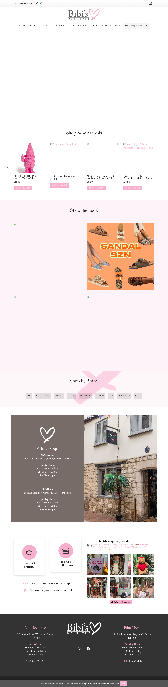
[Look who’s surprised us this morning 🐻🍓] (143, 564)
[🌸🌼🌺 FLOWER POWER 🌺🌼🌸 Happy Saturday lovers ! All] (120, 564)
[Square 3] (47, 329)
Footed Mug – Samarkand (63, 176)
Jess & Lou (71, 396)
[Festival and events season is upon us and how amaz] (97, 587)
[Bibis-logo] (84, 15)
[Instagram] (37, 3)
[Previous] (7, 167)
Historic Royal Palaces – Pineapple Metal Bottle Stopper (138, 177)
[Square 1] (47, 256)
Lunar (29, 396)
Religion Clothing (43, 396)
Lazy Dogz (59, 396)
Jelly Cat (138, 396)
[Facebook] (41, 3)
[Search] (147, 26)
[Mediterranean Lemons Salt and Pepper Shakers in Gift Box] (102, 158)
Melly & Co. (100, 396)
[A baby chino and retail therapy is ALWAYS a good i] (143, 587)
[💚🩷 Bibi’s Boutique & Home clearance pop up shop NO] (120, 587)
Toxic (111, 396)
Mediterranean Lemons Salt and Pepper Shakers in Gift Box (102, 177)
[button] (53, 26)
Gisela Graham (85, 396)
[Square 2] (120, 256)
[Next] (160, 167)
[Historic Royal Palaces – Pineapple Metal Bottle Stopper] (138, 158)
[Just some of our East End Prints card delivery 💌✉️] (97, 564)
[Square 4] (120, 329)
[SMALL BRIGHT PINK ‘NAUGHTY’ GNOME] (29, 158)
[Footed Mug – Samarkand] (65, 158)
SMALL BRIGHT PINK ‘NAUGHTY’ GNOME (25, 177)
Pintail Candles (124, 396)
